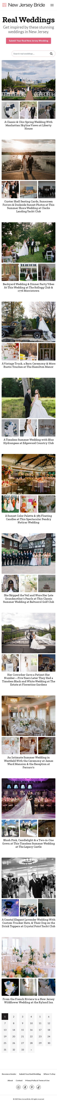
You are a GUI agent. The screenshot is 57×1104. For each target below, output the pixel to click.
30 (49, 1043)
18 (49, 1029)
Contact (19, 1080)
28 (31, 1043)
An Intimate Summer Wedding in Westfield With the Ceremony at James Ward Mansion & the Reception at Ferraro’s (28, 762)
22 (31, 1036)
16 (31, 1029)
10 (31, 1023)
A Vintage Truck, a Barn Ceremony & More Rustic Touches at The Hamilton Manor (28, 365)
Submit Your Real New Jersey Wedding (28, 40)
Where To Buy (49, 1074)
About (10, 1080)
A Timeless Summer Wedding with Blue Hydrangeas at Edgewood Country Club (28, 441)
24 (49, 1036)
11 (40, 1023)
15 (22, 1029)
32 (13, 1049)
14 (13, 1029)
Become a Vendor (9, 1074)
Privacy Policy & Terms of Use (37, 1080)
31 (5, 1049)
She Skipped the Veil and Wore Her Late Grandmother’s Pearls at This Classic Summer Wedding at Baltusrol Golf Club (28, 599)
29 (40, 1043)
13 (5, 1029)
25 (5, 1043)
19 (5, 1036)
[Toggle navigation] (52, 5)
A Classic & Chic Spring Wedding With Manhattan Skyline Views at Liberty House (28, 125)
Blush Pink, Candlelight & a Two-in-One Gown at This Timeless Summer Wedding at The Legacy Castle (28, 843)
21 (22, 1036)
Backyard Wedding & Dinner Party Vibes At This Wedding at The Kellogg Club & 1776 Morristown (28, 287)
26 (13, 1043)
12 (49, 1023)
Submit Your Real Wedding (30, 1074)
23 (40, 1036)
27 (22, 1043)
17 (40, 1029)
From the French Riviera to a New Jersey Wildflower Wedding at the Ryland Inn (29, 1000)
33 (22, 1049)
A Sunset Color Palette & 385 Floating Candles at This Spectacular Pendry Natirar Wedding (28, 519)
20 (13, 1036)
